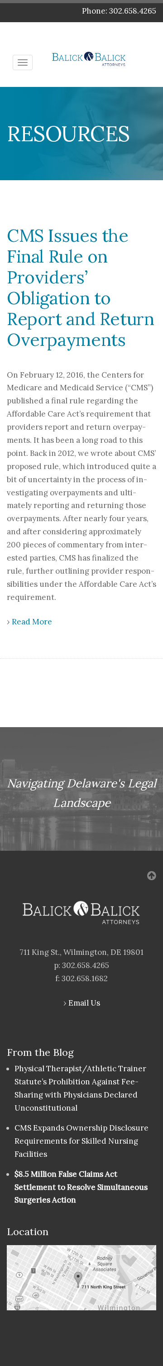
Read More (32, 622)
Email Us (84, 1003)
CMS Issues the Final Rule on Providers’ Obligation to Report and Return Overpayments (80, 287)
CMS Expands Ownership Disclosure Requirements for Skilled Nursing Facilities (81, 1141)
